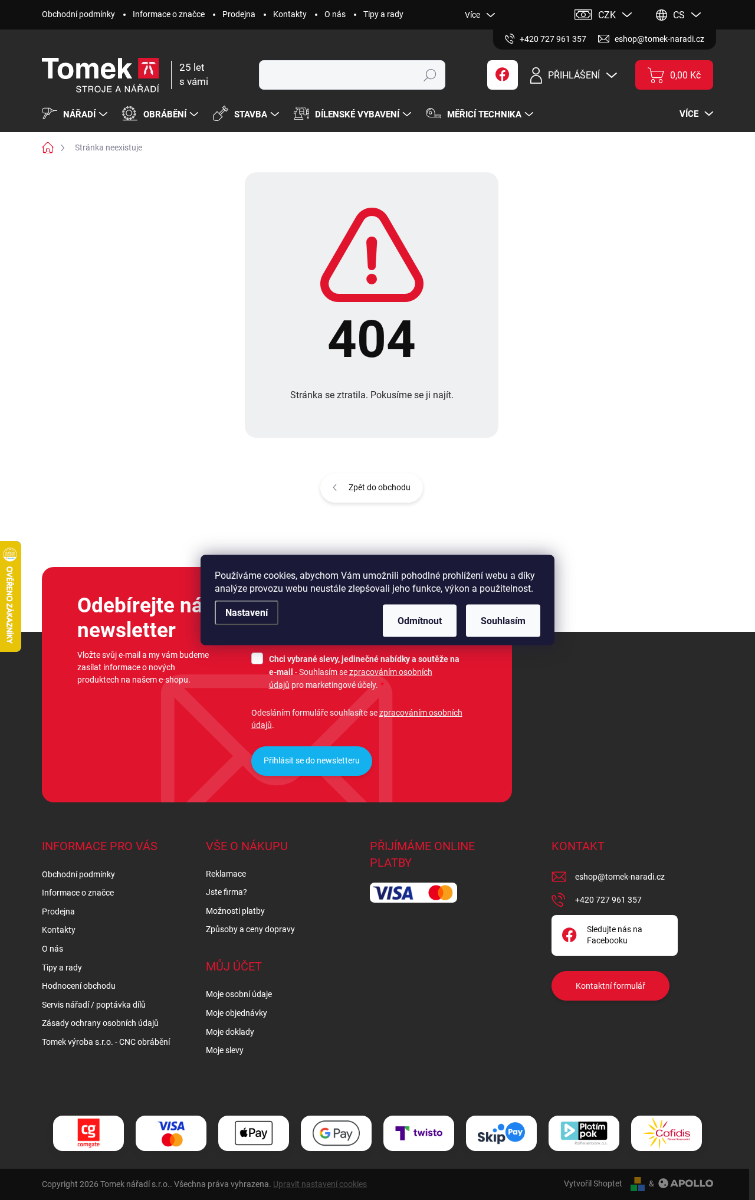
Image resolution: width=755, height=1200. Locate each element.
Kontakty (290, 14)
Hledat (430, 75)
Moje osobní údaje (239, 994)
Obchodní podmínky (78, 14)
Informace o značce (169, 14)
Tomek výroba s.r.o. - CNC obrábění (106, 1042)
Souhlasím (503, 621)
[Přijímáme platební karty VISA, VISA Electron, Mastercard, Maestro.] (171, 1133)
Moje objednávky (236, 1013)
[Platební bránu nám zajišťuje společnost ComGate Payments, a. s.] (88, 1133)
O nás (335, 14)
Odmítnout (420, 621)
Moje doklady (230, 1032)
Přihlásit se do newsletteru (312, 760)
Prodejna (238, 14)
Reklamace (226, 873)
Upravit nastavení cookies (320, 1184)
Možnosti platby (235, 911)
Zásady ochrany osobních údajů (100, 1023)
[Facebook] (502, 75)
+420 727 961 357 (608, 899)
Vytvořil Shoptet (593, 1183)
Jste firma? (226, 892)
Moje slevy (225, 1050)
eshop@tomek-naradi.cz (620, 876)
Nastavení (246, 612)
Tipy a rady (383, 14)
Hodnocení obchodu (79, 986)
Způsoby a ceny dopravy (250, 929)
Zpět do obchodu (380, 487)
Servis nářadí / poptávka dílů (94, 1004)
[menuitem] (76, 114)
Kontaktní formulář (610, 986)
